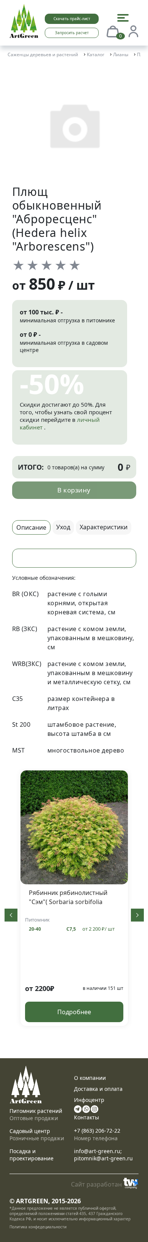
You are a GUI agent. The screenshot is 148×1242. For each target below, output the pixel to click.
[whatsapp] (86, 1108)
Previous (11, 915)
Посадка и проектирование (31, 1154)
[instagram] (94, 1108)
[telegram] (78, 1108)
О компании (90, 1077)
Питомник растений (35, 1110)
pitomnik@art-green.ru (103, 1158)
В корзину (74, 490)
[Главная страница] (23, 20)
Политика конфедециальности (37, 1226)
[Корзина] (112, 31)
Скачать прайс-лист (72, 18)
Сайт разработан (96, 1184)
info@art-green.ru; (98, 1151)
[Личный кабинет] (133, 31)
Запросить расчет (72, 32)
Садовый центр (29, 1131)
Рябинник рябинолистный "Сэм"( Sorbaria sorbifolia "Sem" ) (68, 901)
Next (137, 915)
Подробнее (74, 1012)
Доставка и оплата (98, 1088)
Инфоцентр (89, 1099)
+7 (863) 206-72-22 (97, 1130)
